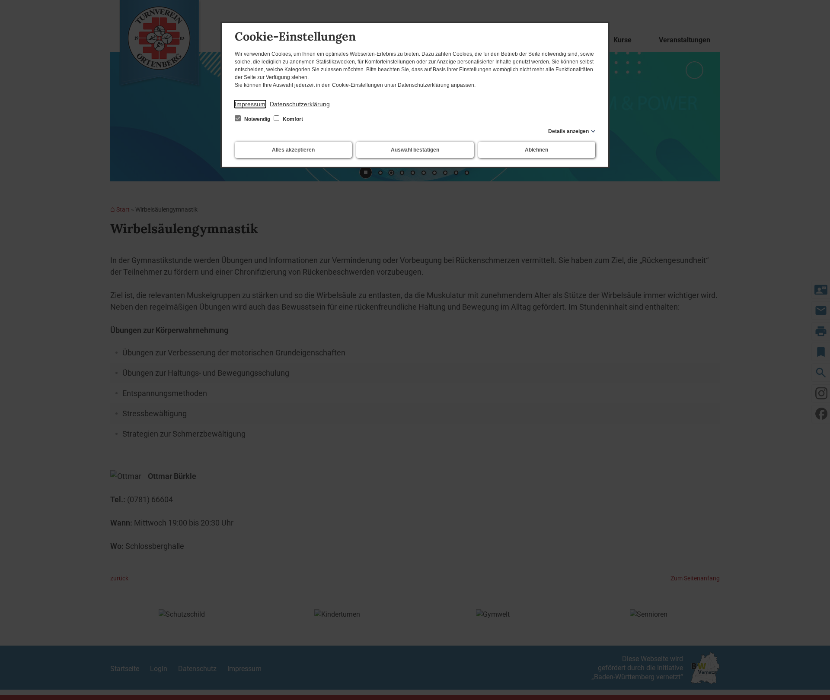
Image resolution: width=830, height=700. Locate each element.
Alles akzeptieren (293, 150)
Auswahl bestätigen (415, 150)
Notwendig (257, 119)
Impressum (250, 104)
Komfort (292, 119)
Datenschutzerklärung (300, 104)
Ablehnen (536, 150)
